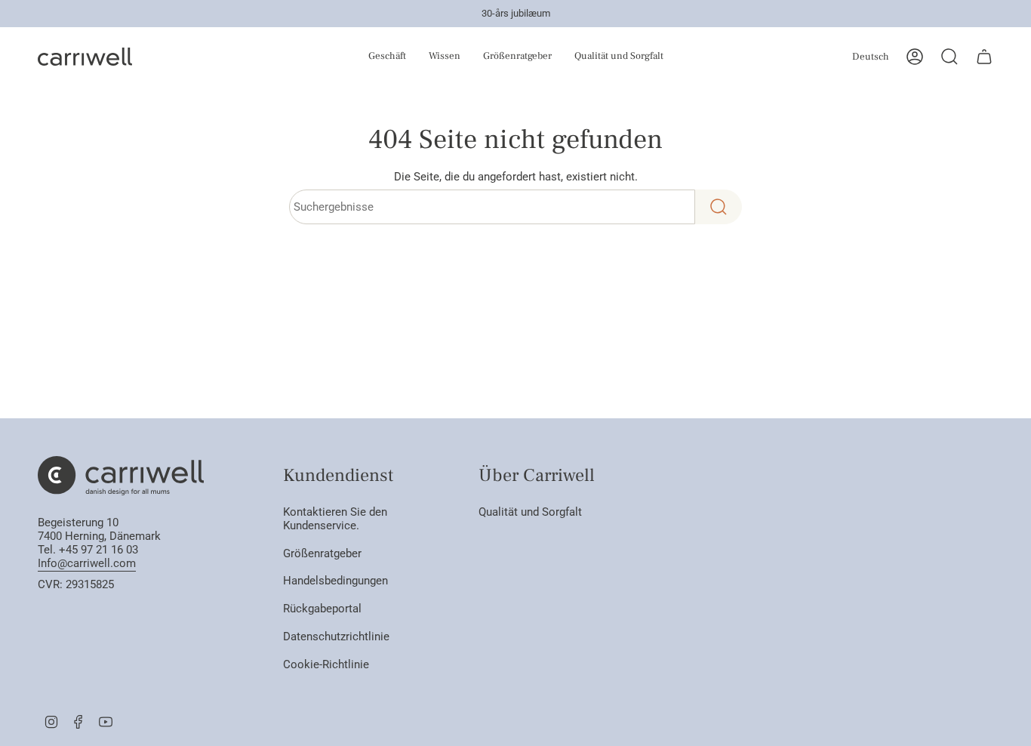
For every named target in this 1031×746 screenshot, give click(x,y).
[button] (362, 57)
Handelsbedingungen (335, 580)
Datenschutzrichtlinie (336, 636)
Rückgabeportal (322, 608)
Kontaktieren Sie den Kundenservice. (335, 518)
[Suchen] (718, 207)
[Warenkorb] (984, 56)
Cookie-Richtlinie (326, 664)
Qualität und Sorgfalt (530, 512)
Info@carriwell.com (87, 563)
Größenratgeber (322, 553)
